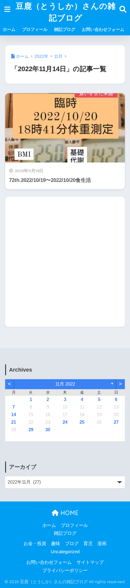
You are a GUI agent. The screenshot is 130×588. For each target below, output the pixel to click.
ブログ (72, 543)
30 (47, 429)
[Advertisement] (65, 262)
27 (116, 422)
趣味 (55, 543)
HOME (69, 513)
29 (30, 429)
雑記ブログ (64, 29)
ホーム (9, 29)
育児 (88, 543)
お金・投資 (35, 543)
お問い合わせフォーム (103, 29)
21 (13, 422)
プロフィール (34, 29)
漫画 (101, 543)
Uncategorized (65, 551)
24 (65, 422)
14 (13, 414)
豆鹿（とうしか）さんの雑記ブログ (66, 11)
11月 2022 (65, 384)
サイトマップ (90, 562)
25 (82, 422)
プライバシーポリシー (65, 570)
